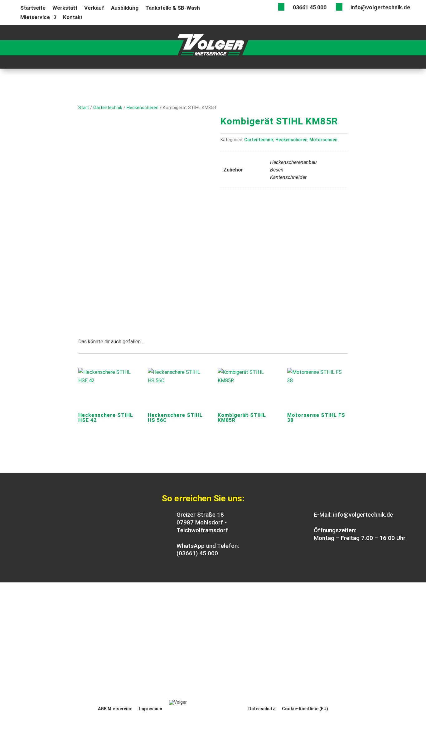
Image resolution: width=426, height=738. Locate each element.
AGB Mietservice (115, 708)
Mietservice (35, 17)
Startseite (33, 8)
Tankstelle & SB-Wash (172, 8)
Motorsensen (323, 139)
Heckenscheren (142, 107)
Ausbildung (124, 8)
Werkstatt (64, 8)
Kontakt (73, 17)
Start (83, 107)
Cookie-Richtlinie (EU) (305, 708)
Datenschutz (261, 708)
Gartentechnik (107, 107)
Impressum (150, 708)
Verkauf (94, 8)
